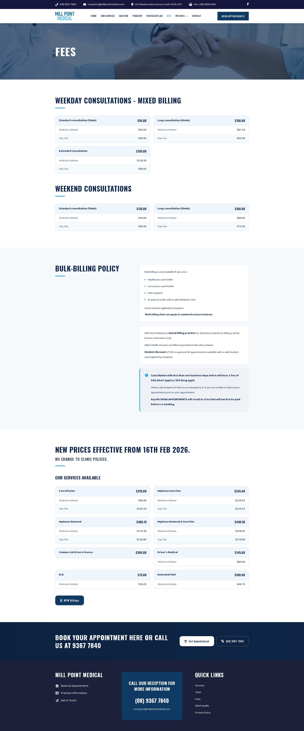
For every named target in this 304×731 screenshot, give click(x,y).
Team (198, 692)
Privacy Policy (202, 713)
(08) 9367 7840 (68, 4)
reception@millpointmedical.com (106, 4)
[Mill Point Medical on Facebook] (248, 4)
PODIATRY (137, 16)
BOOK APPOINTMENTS (233, 16)
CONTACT (196, 16)
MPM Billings (71, 600)
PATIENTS (180, 16)
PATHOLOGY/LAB (154, 16)
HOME (93, 16)
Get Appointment (199, 641)
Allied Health (202, 706)
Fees (198, 699)
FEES (169, 16)
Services (199, 685)
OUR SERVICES (108, 16)
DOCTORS (123, 16)
